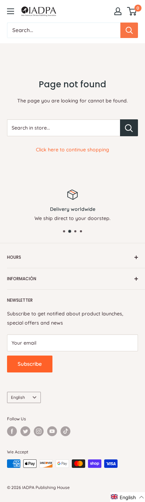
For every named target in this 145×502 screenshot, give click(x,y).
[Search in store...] (129, 127)
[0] (132, 11)
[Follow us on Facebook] (12, 431)
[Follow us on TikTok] (65, 431)
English (18, 397)
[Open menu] (10, 11)
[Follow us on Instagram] (39, 431)
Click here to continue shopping (72, 149)
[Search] (129, 30)
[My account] (117, 11)
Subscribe (30, 363)
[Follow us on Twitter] (25, 431)
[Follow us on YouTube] (52, 431)
